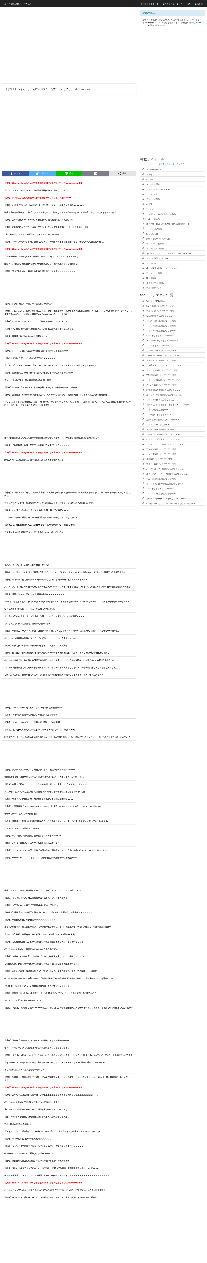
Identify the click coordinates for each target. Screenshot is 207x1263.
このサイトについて (149, 3)
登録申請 (199, 3)
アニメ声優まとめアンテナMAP (17, 3)
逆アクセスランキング (172, 3)
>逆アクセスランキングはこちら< (172, 163)
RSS (189, 3)
